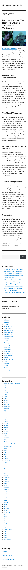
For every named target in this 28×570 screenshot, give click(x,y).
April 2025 (7, 345)
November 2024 (8, 355)
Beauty (6, 392)
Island (5, 454)
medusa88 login (7, 555)
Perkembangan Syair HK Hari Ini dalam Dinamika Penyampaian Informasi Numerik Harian (13, 288)
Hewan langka (8, 446)
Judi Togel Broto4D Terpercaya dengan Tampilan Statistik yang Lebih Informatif (13, 275)
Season (6, 504)
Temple (6, 523)
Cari (3, 253)
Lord (18, 243)
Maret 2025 (7, 347)
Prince (5, 500)
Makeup (6, 469)
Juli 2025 (6, 338)
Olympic (6, 489)
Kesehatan (7, 460)
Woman (6, 535)
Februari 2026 (8, 326)
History (6, 448)
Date (5, 419)
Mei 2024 (6, 368)
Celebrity (6, 404)
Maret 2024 (7, 372)
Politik (6, 494)
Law (5, 465)
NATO (5, 485)
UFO (5, 527)
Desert (6, 421)
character (11, 243)
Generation (7, 437)
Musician (6, 481)
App (5, 390)
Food (5, 433)
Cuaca (5, 415)
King (5, 462)
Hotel (5, 450)
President (6, 498)
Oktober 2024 (8, 357)
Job (5, 456)
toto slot (4, 551)
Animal (6, 386)
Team (5, 521)
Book (5, 396)
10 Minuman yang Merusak (12, 383)
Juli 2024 (6, 363)
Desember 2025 (8, 330)
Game (5, 435)
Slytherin (10, 245)
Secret (5, 506)
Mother (6, 475)
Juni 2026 (6, 322)
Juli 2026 (6, 320)
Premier (6, 496)
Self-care (6, 508)
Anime (6, 388)
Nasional (6, 483)
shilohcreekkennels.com (9, 48)
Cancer (6, 402)
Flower (6, 431)
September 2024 (8, 359)
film (5, 429)
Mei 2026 (6, 324)
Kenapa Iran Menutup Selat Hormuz (14, 292)
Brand (5, 398)
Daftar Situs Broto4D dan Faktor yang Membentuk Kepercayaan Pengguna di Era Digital (13, 282)
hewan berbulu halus (10, 444)
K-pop (6, 458)
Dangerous (7, 417)
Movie (5, 479)
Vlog (5, 533)
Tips (5, 525)
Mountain (7, 477)
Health (6, 442)
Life (5, 467)
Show (5, 510)
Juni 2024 (6, 365)
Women (6, 537)
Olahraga (6, 487)
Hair (5, 440)
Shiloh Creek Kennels (12, 5)
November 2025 (8, 332)
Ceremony (7, 406)
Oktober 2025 (8, 334)
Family (6, 425)
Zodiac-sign (7, 539)
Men (5, 473)
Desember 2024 (8, 353)
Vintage (6, 531)
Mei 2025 (6, 343)
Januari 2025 (7, 351)
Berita (5, 394)
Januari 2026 (7, 328)
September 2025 (8, 336)
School (6, 502)
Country (6, 413)
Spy (5, 514)
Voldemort (15, 245)
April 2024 (7, 370)
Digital (6, 423)
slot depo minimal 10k (8, 559)
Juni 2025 (6, 341)
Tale (5, 519)
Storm (5, 516)
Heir (16, 243)
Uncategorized (8, 529)
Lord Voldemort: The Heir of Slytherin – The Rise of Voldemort (13, 24)
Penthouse (7, 492)
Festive (6, 427)
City (5, 410)
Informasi (6, 452)
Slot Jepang (7, 512)
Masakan (6, 471)
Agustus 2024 (8, 361)
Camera (6, 400)
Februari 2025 (8, 349)
